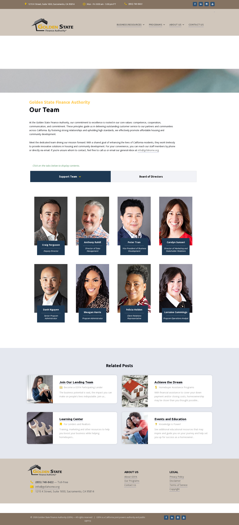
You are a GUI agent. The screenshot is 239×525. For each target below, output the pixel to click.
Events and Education (170, 419)
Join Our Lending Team (76, 382)
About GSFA (130, 476)
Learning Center (71, 419)
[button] (195, 4)
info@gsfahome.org (148, 150)
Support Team (68, 176)
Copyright (175, 489)
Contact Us (196, 24)
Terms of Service (178, 485)
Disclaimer (175, 480)
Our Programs (131, 480)
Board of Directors (151, 176)
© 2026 (34, 517)
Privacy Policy (177, 476)
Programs (155, 24)
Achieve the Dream (168, 382)
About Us (175, 24)
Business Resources (129, 24)
